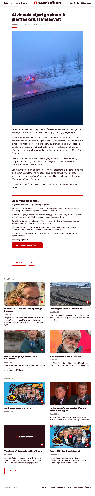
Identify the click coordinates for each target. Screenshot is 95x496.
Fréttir (7, 3)
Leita (89, 3)
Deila (19, 262)
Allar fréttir (13, 471)
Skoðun (14, 3)
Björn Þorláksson (39, 24)
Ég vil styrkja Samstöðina (27, 245)
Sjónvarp (23, 3)
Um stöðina (81, 3)
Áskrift (88, 487)
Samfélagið (16, 24)
